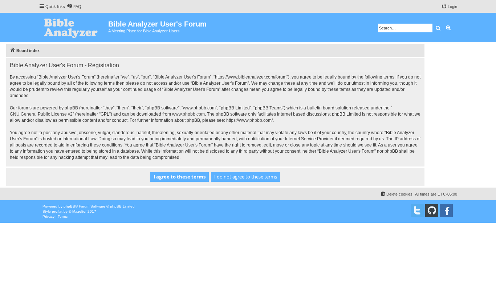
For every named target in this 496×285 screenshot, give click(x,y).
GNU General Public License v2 (41, 114)
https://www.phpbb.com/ (249, 120)
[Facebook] (446, 210)
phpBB (69, 206)
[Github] (431, 210)
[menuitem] (74, 6)
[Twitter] (417, 210)
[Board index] (73, 27)
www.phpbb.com (188, 114)
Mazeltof (79, 211)
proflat (57, 211)
